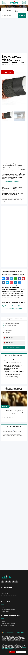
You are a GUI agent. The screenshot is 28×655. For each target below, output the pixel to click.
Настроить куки (21, 652)
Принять (12, 652)
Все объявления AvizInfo (8, 597)
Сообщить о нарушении (15, 308)
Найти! (23, 15)
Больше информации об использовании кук (14, 648)
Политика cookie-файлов (8, 623)
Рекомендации (5, 611)
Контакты (3, 621)
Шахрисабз (8, 10)
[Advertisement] (14, 34)
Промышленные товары (19, 10)
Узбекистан (16, 64)
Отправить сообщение (15, 347)
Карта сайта (4, 593)
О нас (2, 607)
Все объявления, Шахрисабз (9, 595)
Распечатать (22, 306)
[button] (25, 91)
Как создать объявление (8, 609)
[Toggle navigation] (4, 2)
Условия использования (7, 625)
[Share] (3, 278)
